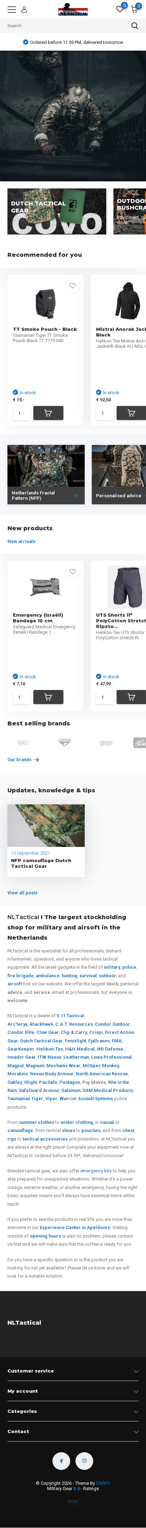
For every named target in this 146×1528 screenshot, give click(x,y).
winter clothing (77, 1122)
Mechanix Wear (63, 1065)
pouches (91, 1130)
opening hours (45, 1236)
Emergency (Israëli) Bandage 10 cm (38, 617)
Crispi (96, 1032)
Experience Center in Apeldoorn (75, 1227)
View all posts (22, 892)
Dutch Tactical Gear (41, 1040)
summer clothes (36, 1122)
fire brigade (20, 975)
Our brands (20, 759)
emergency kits (96, 1170)
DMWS (103, 1483)
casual (107, 1122)
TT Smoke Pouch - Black (45, 329)
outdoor (107, 975)
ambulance (48, 975)
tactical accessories (45, 1139)
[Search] (135, 25)
